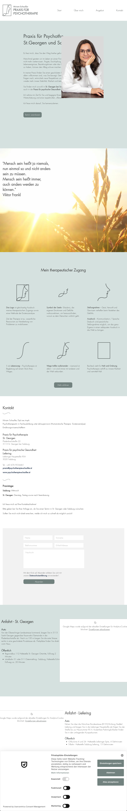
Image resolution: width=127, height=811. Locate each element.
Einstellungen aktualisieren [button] (99, 629)
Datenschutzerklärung (38, 575)
